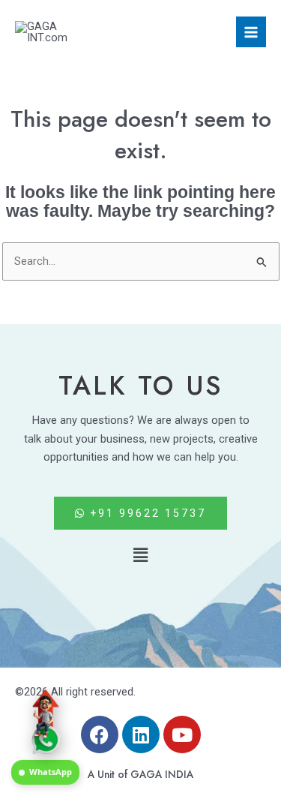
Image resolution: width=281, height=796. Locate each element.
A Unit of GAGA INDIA (140, 774)
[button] (140, 555)
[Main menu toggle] (251, 32)
